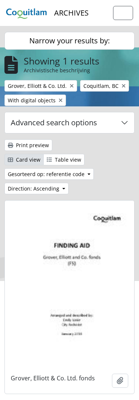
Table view (67, 159)
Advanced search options (54, 123)
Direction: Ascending (34, 188)
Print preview (31, 145)
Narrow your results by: (69, 41)
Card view (27, 159)
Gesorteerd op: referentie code (47, 174)
